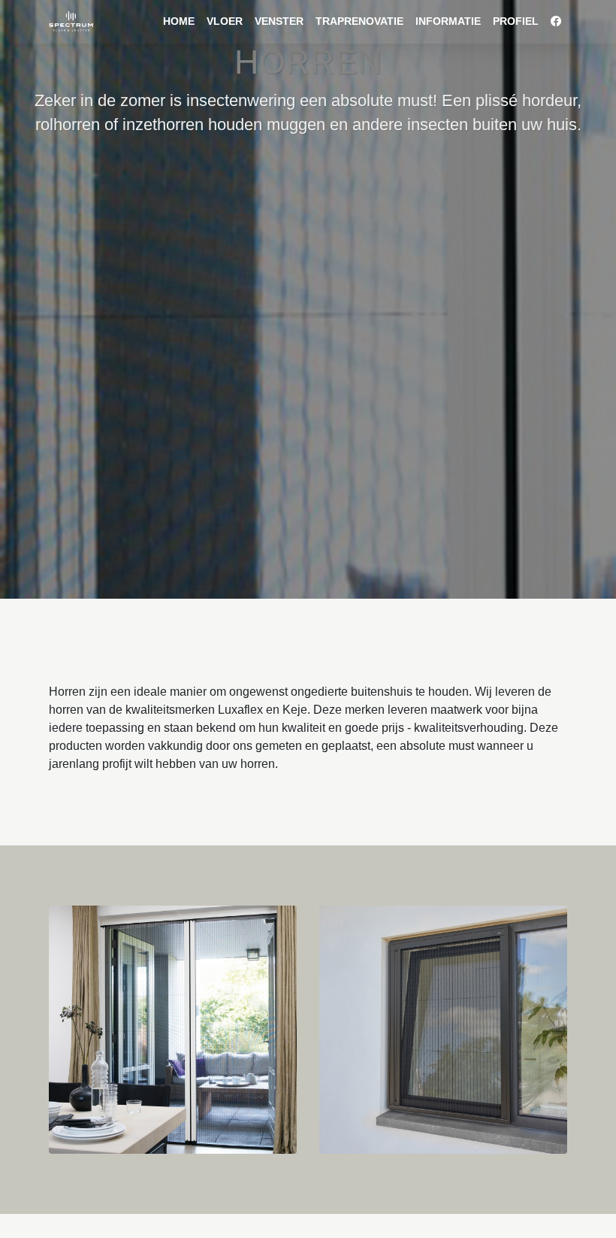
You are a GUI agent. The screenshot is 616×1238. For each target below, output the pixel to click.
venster (279, 21)
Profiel (516, 21)
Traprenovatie (359, 21)
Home (179, 21)
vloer (225, 21)
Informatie (448, 21)
